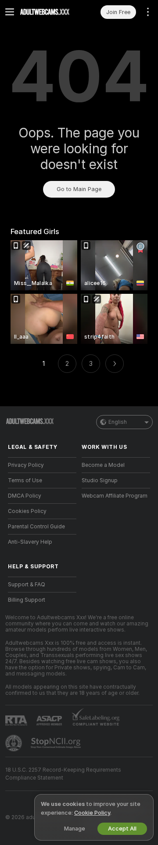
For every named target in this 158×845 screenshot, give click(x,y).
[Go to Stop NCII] (57, 743)
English (117, 422)
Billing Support (26, 600)
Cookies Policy (27, 511)
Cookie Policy (92, 812)
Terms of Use (25, 480)
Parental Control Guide (36, 527)
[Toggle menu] (9, 12)
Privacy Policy (26, 465)
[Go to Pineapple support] (14, 743)
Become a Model (103, 465)
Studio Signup (100, 480)
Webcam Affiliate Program (114, 496)
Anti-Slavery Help (30, 542)
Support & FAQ (26, 584)
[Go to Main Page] (49, 12)
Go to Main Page (79, 189)
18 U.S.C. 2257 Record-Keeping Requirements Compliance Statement (63, 774)
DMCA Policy (24, 496)
